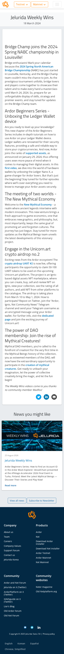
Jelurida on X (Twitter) (15, 587)
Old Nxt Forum (11, 615)
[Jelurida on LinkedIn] (39, 627)
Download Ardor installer (44, 542)
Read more (10, 485)
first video (11, 168)
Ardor (39, 532)
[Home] (5, 4)
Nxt (37, 536)
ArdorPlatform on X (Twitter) (14, 593)
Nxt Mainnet (42, 562)
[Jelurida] (32, 514)
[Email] (54, 396)
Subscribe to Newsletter (41, 500)
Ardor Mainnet (43, 557)
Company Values (12, 545)
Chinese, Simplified (15, 649)
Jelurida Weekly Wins (18, 460)
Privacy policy (49, 634)
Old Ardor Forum (12, 610)
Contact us (9, 555)
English (9, 643)
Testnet (20, 4)
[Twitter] (38, 396)
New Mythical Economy (38, 204)
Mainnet (38, 4)
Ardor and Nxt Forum (15, 582)
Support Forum (12, 550)
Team (7, 536)
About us (8, 532)
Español (34, 643)
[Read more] (32, 436)
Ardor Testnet (43, 553)
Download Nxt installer (48, 548)
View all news (17, 500)
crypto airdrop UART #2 (19, 263)
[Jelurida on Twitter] (32, 627)
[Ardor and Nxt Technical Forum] (25, 627)
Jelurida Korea (11, 559)
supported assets (36, 153)
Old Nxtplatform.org (46, 591)
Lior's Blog (9, 606)
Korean (21, 643)
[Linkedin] (46, 396)
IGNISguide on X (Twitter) (12, 600)
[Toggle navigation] (57, 4)
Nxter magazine (44, 586)
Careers (8, 541)
